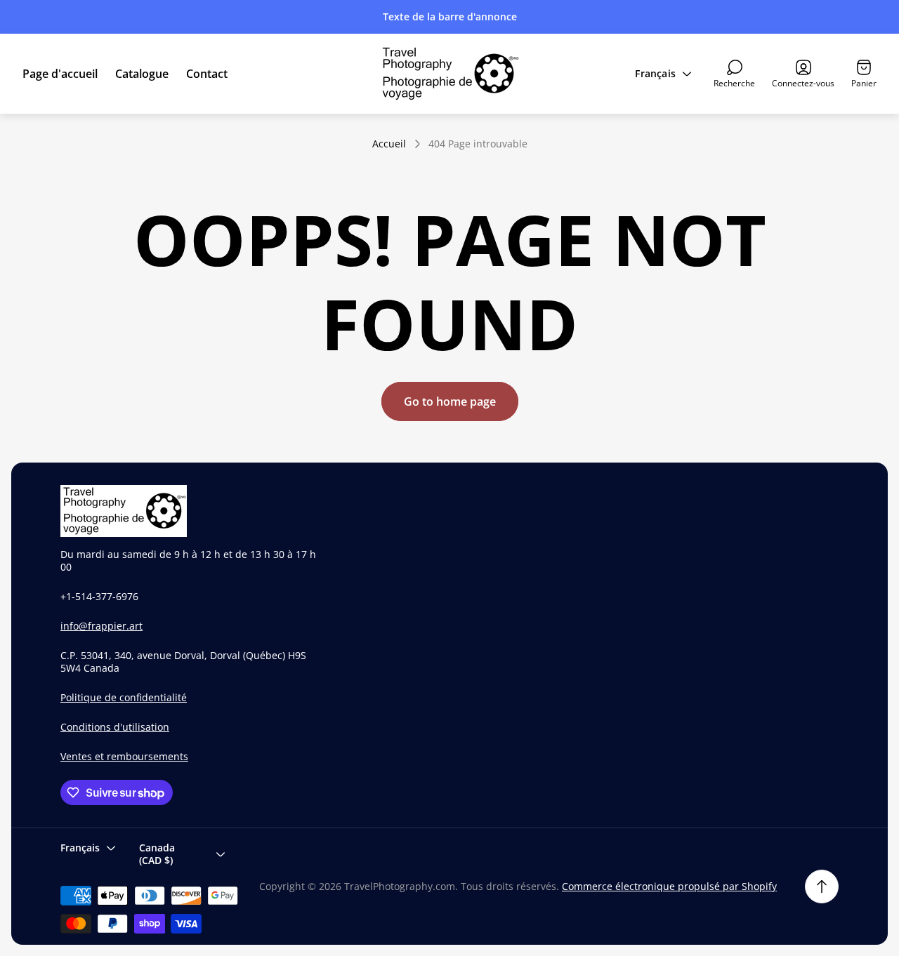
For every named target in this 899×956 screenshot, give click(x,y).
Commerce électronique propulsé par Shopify (669, 886)
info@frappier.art (101, 625)
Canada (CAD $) (157, 854)
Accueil (389, 144)
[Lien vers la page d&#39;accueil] (123, 511)
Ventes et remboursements (124, 756)
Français (655, 73)
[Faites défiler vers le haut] (822, 886)
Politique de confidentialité (123, 697)
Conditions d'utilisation (114, 726)
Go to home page (450, 401)
